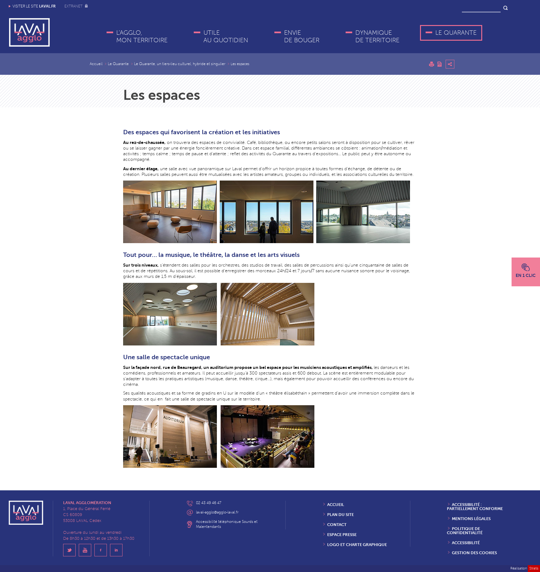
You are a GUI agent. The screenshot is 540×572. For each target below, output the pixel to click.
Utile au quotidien (225, 36)
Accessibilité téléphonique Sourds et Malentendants (227, 524)
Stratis (533, 568)
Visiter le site (34, 6)
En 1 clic (526, 275)
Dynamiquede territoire (377, 36)
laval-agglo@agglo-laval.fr (217, 512)
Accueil (96, 64)
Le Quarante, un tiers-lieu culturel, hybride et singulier (179, 64)
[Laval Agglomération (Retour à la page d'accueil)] (29, 32)
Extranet (73, 6)
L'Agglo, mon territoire (142, 36)
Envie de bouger (301, 36)
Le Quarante (456, 32)
